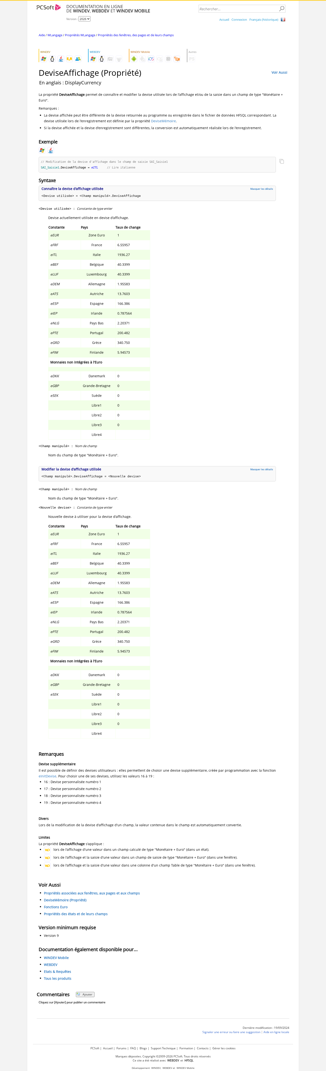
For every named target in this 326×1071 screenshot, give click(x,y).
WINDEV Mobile (56, 957)
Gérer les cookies (224, 1048)
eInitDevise (47, 776)
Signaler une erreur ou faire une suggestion (231, 1032)
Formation (186, 1048)
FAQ (133, 1048)
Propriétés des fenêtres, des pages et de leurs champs (136, 35)
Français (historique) (263, 19)
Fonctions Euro (56, 907)
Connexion (239, 19)
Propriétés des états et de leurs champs (76, 914)
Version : (72, 19)
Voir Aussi (279, 72)
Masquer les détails (261, 188)
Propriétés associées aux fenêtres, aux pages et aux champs (92, 893)
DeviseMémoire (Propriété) (65, 900)
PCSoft (94, 1048)
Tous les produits (57, 978)
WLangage (54, 35)
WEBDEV (50, 964)
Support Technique (163, 1048)
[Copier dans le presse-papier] (281, 162)
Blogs (143, 1048)
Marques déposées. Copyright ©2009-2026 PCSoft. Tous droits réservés (163, 1056)
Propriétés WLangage (80, 35)
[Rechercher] (281, 8)
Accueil (224, 19)
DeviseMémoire (163, 121)
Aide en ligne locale (276, 1032)
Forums (121, 1048)
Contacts (203, 1048)
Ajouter (87, 994)
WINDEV (156, 1068)
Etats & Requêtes (57, 971)
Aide (42, 35)
